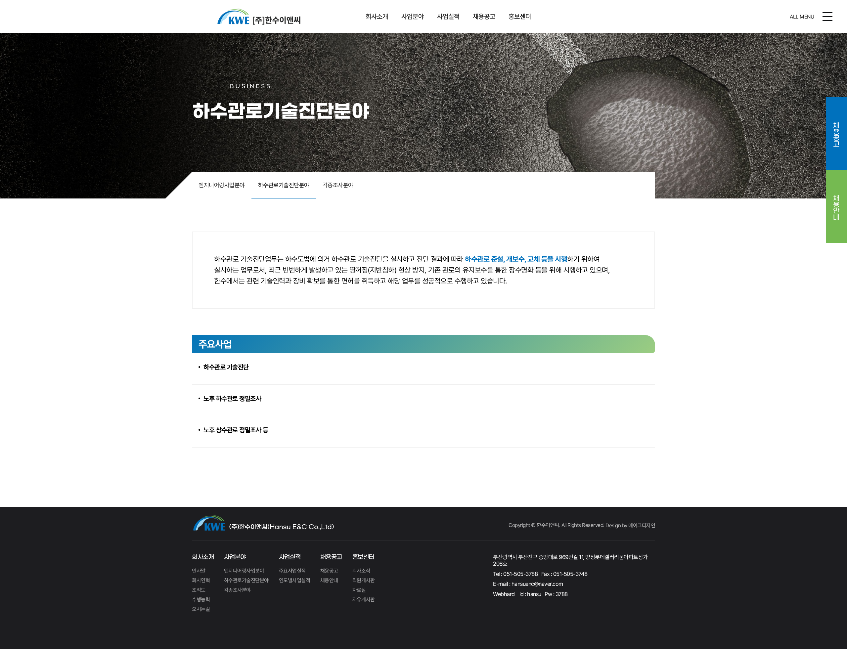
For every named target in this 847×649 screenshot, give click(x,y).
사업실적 (448, 17)
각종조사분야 (338, 185)
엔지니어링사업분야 (222, 185)
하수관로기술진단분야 (283, 185)
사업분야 (412, 17)
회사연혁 (201, 580)
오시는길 (201, 609)
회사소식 (361, 571)
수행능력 (201, 599)
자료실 (359, 590)
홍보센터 (520, 17)
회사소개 (377, 17)
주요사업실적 (292, 571)
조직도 (198, 590)
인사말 (198, 571)
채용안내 (836, 203)
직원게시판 (363, 580)
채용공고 (484, 17)
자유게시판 (363, 599)
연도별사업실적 (294, 580)
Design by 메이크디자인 (630, 525)
